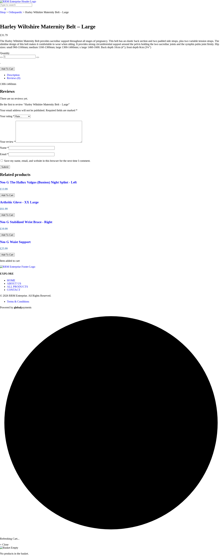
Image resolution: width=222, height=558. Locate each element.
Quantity (5, 53)
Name (4, 147)
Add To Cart (7, 69)
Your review (8, 141)
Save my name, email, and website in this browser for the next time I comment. (47, 160)
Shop (3, 12)
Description (13, 74)
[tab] (114, 75)
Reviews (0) (13, 78)
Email (4, 154)
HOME (11, 280)
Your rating (7, 116)
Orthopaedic (15, 12)
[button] (7, 195)
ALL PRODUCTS (17, 286)
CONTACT (13, 289)
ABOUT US (14, 283)
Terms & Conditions (18, 301)
